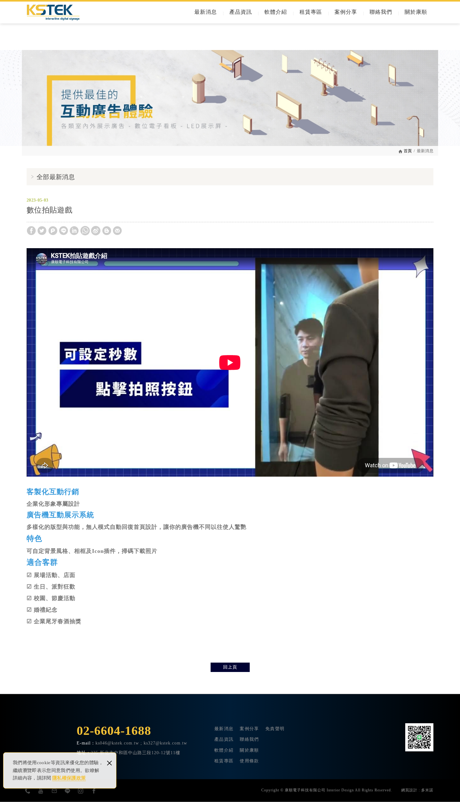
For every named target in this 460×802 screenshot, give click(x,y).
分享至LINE (63, 230)
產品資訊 (240, 12)
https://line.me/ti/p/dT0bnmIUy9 (67, 790)
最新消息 (205, 12)
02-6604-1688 (114, 730)
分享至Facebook (31, 230)
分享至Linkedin (74, 230)
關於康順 (416, 12)
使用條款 (249, 761)
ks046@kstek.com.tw (117, 743)
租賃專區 (310, 12)
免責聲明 (274, 728)
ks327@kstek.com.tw (54, 790)
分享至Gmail (117, 230)
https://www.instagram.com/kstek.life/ (80, 790)
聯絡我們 (381, 12)
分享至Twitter (42, 230)
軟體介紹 (275, 12)
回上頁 (230, 667)
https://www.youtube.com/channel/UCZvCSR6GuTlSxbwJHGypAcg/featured (41, 790)
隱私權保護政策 (69, 777)
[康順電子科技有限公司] (53, 12)
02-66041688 (28, 790)
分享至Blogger (106, 230)
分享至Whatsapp (85, 230)
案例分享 (346, 12)
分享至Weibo (95, 230)
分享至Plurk (53, 230)
